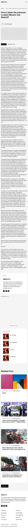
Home (2, 8)
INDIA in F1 (4, 2)
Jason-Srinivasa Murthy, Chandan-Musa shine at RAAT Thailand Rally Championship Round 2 (14, 421)
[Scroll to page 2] (12, 325)
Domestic (18, 517)
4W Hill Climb (19, 519)
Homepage (3, 513)
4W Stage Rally (19, 515)
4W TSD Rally (19, 513)
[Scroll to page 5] (16, 325)
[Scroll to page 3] (14, 325)
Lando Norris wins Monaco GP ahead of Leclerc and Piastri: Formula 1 (12, 476)
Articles (3, 517)
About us (3, 515)
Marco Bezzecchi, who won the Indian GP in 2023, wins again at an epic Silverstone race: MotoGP (14, 449)
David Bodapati (16, 390)
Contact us (4, 519)
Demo (4, 393)
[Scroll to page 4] (15, 325)
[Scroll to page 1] (11, 325)
